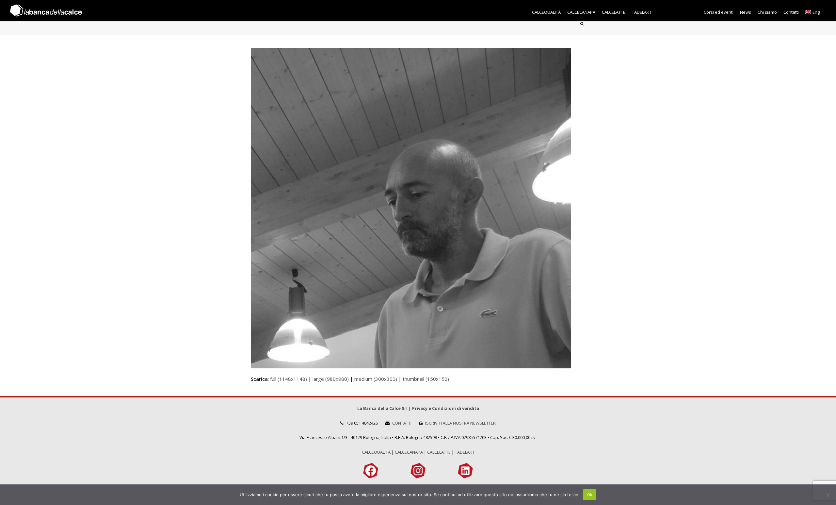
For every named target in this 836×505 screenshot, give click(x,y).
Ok (589, 494)
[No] (828, 495)
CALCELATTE (439, 452)
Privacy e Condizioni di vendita (445, 408)
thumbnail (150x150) (426, 379)
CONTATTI (401, 423)
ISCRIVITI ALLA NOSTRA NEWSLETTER (460, 423)
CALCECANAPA (409, 452)
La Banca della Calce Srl (382, 408)
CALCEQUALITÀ (376, 452)
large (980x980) (331, 379)
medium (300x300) (375, 379)
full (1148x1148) (288, 379)
